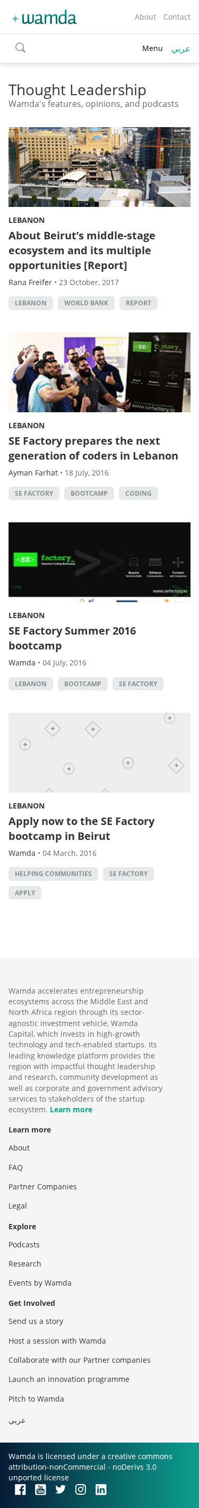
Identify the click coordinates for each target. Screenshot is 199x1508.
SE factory (34, 493)
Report (138, 302)
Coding (138, 493)
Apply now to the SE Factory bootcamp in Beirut (81, 828)
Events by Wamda (40, 1283)
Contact (177, 17)
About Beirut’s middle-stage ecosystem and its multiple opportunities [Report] (81, 250)
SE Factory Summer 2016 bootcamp (72, 638)
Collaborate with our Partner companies (79, 1360)
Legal (17, 1206)
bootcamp (89, 493)
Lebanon (26, 220)
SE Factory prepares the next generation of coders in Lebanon (93, 448)
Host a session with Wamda (57, 1341)
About (145, 17)
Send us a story (35, 1321)
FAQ (15, 1167)
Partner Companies (42, 1186)
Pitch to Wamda (36, 1399)
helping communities (53, 873)
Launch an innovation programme (68, 1379)
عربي (181, 48)
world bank (86, 302)
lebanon (31, 302)
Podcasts (24, 1244)
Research (24, 1264)
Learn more (71, 1109)
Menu (152, 48)
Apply (25, 892)
